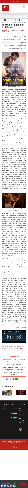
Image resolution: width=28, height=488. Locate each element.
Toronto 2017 (20, 348)
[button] (3, 393)
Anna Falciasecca (6, 30)
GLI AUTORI (21, 414)
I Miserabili (12, 221)
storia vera (5, 215)
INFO (20, 419)
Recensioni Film (5, 31)
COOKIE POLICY (21, 422)
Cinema (22, 30)
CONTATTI (22, 417)
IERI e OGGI (20, 410)
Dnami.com (18, 442)
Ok (22, 484)
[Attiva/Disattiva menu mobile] (24, 6)
